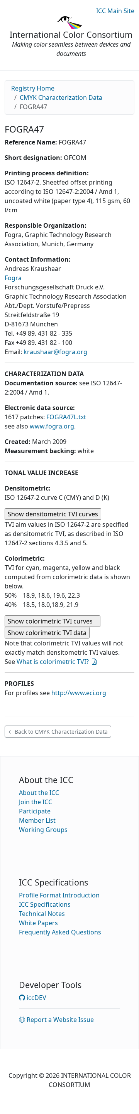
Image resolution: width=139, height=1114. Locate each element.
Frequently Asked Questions (60, 932)
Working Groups (43, 829)
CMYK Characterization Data (61, 97)
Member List (37, 820)
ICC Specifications (45, 904)
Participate (35, 811)
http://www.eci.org (78, 693)
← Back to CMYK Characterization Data (58, 731)
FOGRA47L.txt (66, 417)
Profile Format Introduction (59, 895)
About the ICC (39, 792)
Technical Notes (42, 913)
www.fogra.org (52, 426)
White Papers (38, 923)
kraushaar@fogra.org (55, 352)
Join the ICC (35, 802)
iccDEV (35, 997)
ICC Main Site (115, 11)
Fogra (13, 278)
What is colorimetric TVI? (53, 661)
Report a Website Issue (59, 1019)
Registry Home (32, 88)
